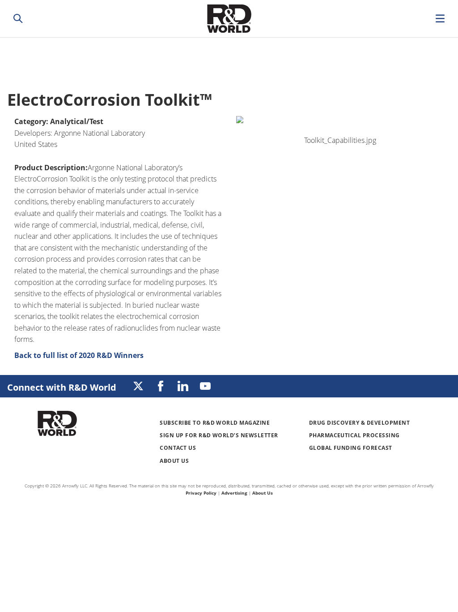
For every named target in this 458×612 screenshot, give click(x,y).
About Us (174, 461)
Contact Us (178, 448)
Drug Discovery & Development (359, 423)
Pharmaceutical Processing (354, 435)
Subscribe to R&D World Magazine (215, 423)
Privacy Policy (201, 493)
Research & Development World (229, 18)
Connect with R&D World (61, 387)
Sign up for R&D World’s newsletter (219, 435)
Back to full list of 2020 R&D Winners (79, 355)
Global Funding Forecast (350, 448)
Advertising (234, 493)
